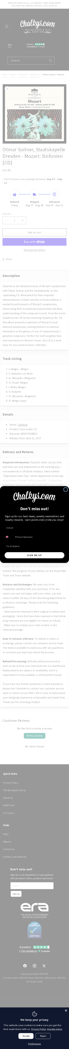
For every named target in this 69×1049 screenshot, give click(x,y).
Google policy (54, 1029)
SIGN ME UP (34, 555)
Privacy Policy (38, 1029)
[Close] (66, 1010)
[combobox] (9, 537)
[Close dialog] (65, 489)
